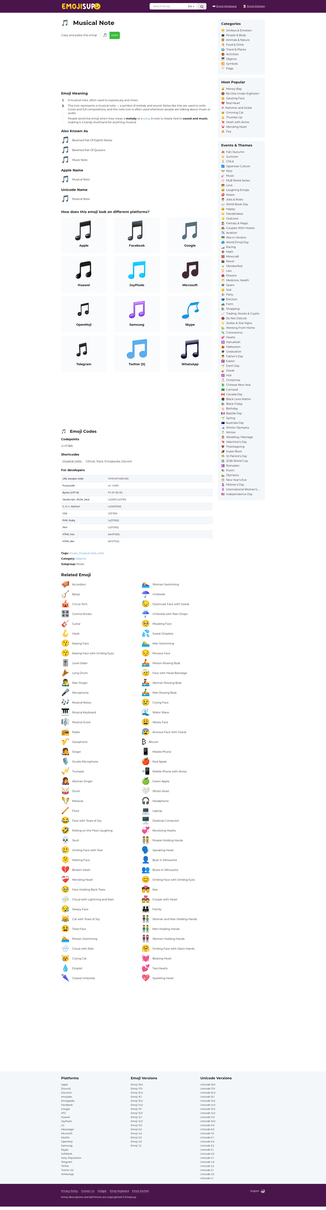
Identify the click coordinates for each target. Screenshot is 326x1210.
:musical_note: (72, 461)
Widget (102, 1191)
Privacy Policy (69, 1191)
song (146, 118)
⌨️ (224, 6)
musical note (87, 553)
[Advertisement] (137, 64)
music (73, 553)
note (101, 553)
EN (190, 6)
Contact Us (87, 1191)
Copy (114, 35)
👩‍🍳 (254, 6)
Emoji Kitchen (140, 1191)
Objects (81, 558)
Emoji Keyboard (119, 1191)
